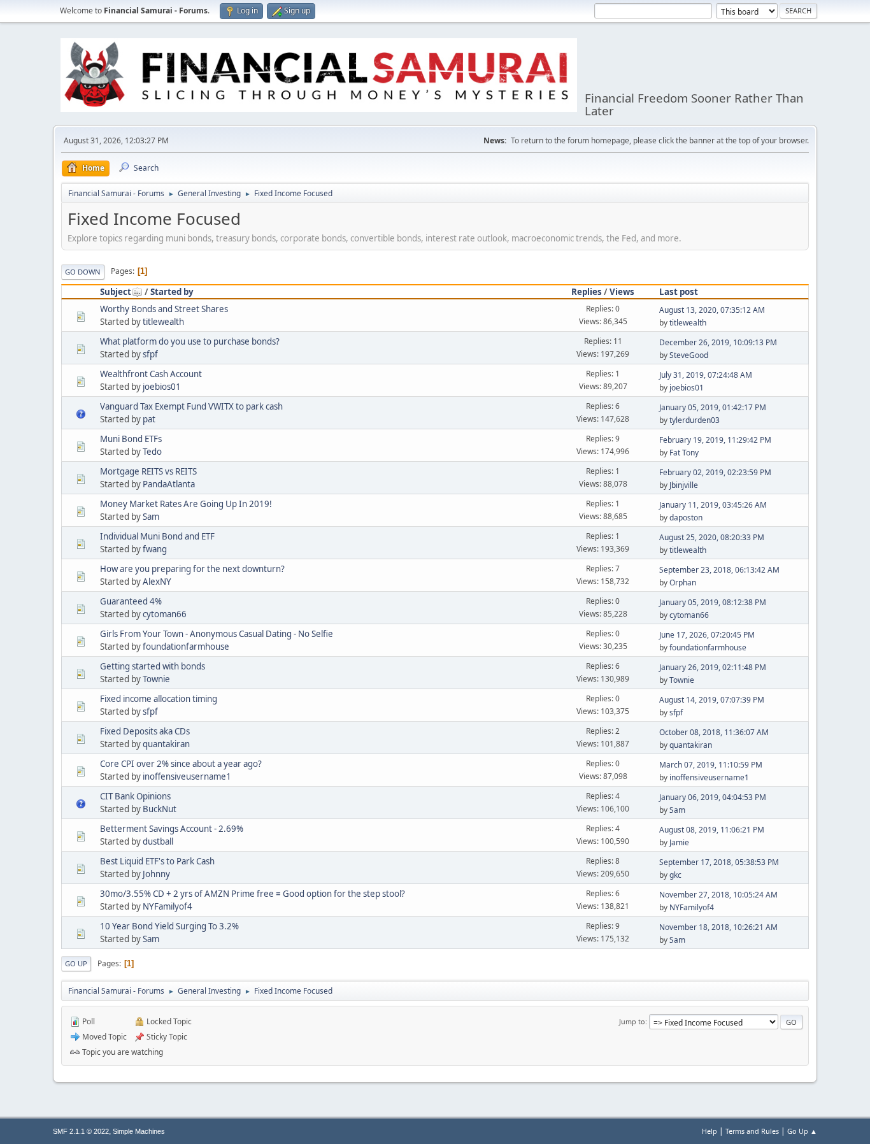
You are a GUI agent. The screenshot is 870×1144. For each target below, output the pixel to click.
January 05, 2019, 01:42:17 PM (712, 407)
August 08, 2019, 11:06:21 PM (711, 829)
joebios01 (162, 386)
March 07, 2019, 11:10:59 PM (710, 764)
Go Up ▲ (802, 1131)
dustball (158, 841)
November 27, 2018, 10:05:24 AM (718, 894)
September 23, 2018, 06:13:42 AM (719, 569)
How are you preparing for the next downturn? (192, 569)
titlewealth (163, 321)
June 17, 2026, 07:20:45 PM (707, 634)
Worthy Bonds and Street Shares (164, 309)
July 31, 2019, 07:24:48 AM (705, 374)
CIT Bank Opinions (135, 796)
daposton (685, 517)
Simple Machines (139, 1131)
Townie (156, 679)
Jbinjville (683, 485)
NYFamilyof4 (167, 906)
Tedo (152, 451)
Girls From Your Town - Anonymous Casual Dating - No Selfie (216, 634)
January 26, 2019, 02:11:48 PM (712, 667)
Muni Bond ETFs (131, 439)
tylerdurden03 (694, 420)
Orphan (682, 582)
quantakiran (166, 744)
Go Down (83, 271)
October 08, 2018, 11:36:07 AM (714, 732)
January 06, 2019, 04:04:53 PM (712, 797)
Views (622, 291)
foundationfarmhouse (186, 646)
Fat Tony (684, 452)
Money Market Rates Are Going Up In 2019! (186, 504)
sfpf (150, 354)
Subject (115, 291)
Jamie (679, 842)
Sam (151, 516)
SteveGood (688, 355)
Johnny (156, 874)
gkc (675, 874)
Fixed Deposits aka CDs (145, 731)
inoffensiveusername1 (187, 776)
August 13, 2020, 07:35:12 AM (712, 309)
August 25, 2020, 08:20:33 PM (711, 537)
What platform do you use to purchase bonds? (190, 341)
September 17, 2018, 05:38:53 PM (719, 862)
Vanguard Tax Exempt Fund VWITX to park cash (191, 406)
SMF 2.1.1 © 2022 (81, 1131)
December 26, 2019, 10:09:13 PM (718, 342)
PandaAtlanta (169, 484)
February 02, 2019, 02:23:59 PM (715, 472)
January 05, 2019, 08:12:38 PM (712, 602)
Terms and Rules (752, 1131)
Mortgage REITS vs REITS (148, 471)
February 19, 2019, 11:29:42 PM (715, 439)
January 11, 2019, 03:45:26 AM (713, 504)
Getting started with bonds (152, 666)
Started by (172, 291)
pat (149, 419)
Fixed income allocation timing (158, 698)
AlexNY (157, 581)
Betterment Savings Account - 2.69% (171, 828)
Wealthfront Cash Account (151, 374)
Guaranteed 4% (131, 601)
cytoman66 (165, 614)
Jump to (632, 1021)
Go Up (76, 963)
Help (709, 1131)
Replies (586, 291)
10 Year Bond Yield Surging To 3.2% (169, 926)
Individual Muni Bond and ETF (157, 536)
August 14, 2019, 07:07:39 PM (711, 699)
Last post (678, 291)
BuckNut (159, 809)
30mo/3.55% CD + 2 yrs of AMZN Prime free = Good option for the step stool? (252, 893)
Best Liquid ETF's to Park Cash (157, 861)
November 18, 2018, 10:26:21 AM (718, 927)
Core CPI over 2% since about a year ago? (181, 763)
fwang (155, 549)
